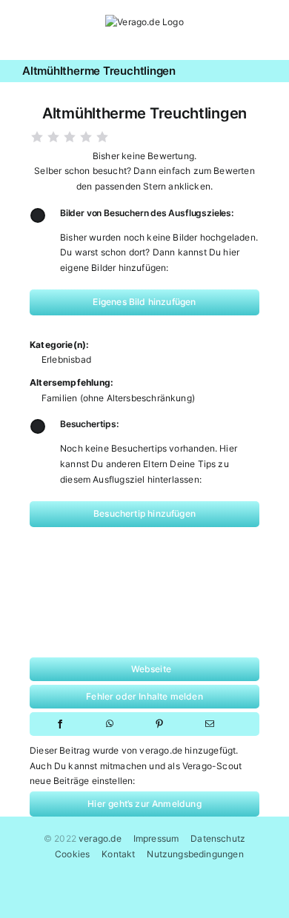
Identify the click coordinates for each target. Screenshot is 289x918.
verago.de (100, 838)
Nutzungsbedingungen (195, 854)
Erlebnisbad (66, 359)
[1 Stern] (37, 137)
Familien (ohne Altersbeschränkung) (118, 397)
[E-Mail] (210, 724)
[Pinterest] (159, 724)
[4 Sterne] (86, 137)
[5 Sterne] (102, 137)
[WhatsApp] (110, 724)
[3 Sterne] (69, 137)
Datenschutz (217, 838)
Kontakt (118, 854)
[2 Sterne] (53, 137)
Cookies (72, 854)
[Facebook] (60, 724)
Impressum (156, 838)
